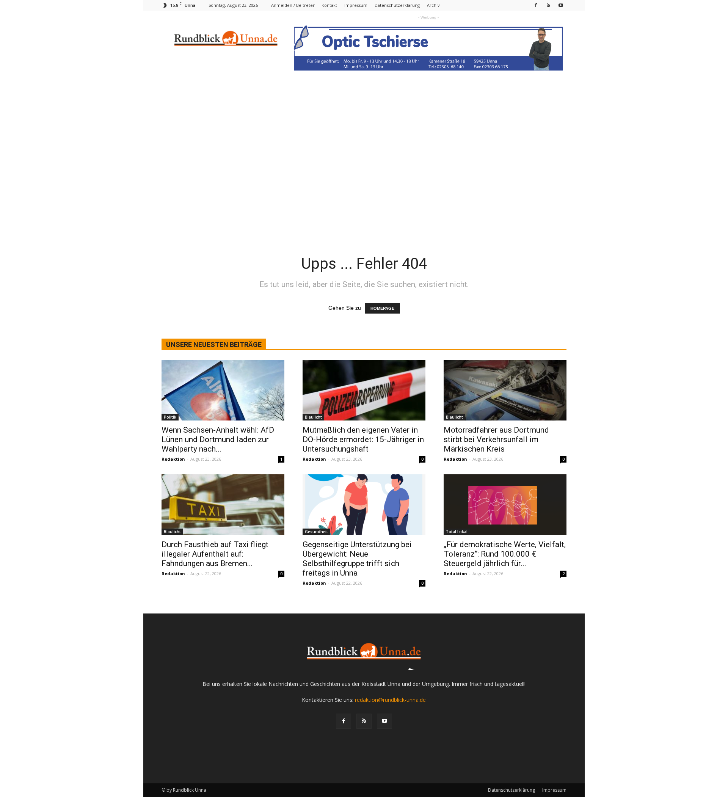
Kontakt (329, 5)
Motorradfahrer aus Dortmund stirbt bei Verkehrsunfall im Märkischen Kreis (496, 439)
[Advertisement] (364, 142)
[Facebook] (535, 5)
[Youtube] (560, 5)
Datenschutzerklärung (397, 5)
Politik (170, 417)
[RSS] (548, 5)
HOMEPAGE (382, 308)
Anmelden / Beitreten (293, 5)
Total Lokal (457, 531)
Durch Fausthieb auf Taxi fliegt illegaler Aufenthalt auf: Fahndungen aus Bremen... (215, 554)
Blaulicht (313, 417)
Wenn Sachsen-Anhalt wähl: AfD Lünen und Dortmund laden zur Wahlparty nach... (218, 439)
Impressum (355, 5)
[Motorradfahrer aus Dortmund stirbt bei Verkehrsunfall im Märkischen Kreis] (505, 390)
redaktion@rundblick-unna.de (390, 699)
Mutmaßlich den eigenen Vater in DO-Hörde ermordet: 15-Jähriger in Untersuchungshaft (363, 439)
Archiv (433, 5)
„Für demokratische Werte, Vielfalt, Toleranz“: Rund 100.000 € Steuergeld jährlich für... (505, 554)
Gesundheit (316, 531)
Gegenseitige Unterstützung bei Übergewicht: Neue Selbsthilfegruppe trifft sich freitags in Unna (357, 558)
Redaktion (173, 459)
